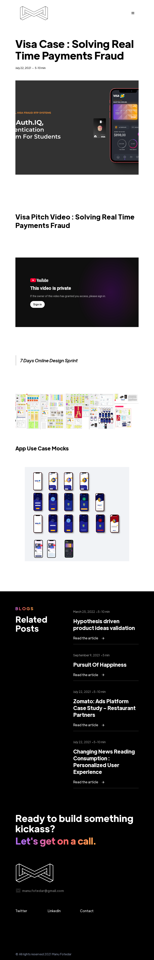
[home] (33, 13)
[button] (133, 13)
